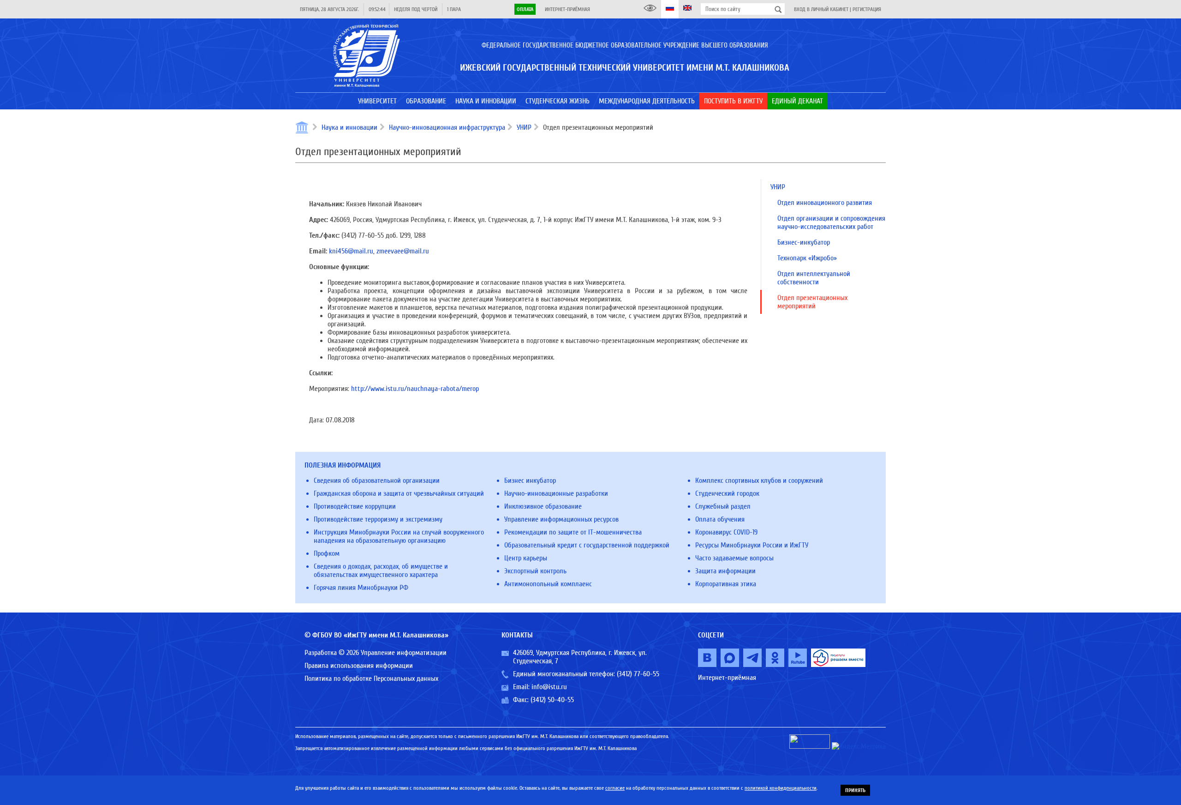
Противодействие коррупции (355, 506)
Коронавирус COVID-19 (726, 532)
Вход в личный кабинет (821, 9)
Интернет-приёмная (567, 9)
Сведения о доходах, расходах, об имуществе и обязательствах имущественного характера (381, 570)
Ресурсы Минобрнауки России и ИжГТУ (751, 545)
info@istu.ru (549, 687)
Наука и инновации (349, 127)
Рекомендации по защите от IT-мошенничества (573, 532)
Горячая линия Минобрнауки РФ (361, 587)
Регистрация (867, 9)
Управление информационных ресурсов (561, 519)
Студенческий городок (727, 493)
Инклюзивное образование (543, 506)
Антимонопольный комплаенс (548, 584)
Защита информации (725, 571)
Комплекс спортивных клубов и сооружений (759, 480)
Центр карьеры (525, 558)
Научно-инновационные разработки (556, 493)
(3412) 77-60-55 (638, 674)
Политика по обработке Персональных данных (371, 678)
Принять (855, 790)
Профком (327, 553)
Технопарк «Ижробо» (807, 258)
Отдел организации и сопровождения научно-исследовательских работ (831, 222)
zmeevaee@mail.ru (402, 251)
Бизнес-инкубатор (803, 242)
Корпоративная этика (725, 584)
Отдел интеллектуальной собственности (813, 278)
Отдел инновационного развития (824, 202)
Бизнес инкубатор (530, 480)
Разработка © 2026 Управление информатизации (375, 653)
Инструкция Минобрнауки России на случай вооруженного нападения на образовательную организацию (399, 536)
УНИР (524, 127)
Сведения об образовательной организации (377, 480)
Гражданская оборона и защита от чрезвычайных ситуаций (399, 493)
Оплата (525, 9)
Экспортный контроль (535, 571)
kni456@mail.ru (351, 251)
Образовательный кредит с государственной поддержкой (586, 545)
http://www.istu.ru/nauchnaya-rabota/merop (415, 388)
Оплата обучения (720, 519)
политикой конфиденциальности (781, 788)
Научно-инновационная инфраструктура (447, 127)
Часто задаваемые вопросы (734, 558)
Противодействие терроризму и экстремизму (378, 519)
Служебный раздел (723, 506)
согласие (615, 788)
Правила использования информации (358, 665)
